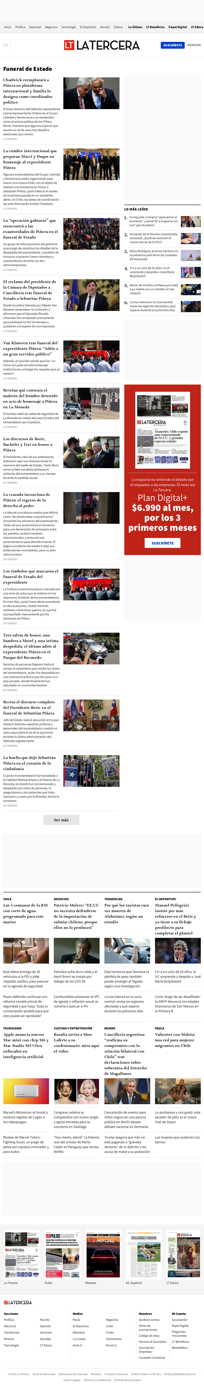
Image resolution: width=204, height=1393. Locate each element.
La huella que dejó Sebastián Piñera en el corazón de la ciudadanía (29, 763)
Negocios (51, 27)
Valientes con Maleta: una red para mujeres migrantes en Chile (175, 1040)
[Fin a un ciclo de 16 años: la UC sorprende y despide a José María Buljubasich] (191, 272)
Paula (159, 1028)
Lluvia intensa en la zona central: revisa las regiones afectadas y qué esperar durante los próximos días (153, 306)
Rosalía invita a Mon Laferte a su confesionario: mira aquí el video (76, 1043)
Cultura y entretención (73, 1028)
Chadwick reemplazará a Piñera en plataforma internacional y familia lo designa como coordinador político (28, 91)
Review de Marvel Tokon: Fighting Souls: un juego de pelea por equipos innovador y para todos (26, 1144)
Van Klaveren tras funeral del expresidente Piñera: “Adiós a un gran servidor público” (30, 348)
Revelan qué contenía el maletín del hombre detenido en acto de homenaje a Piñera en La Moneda (30, 399)
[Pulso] (62, 1279)
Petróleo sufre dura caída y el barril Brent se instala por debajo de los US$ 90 (75, 976)
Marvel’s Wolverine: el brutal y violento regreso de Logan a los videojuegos (25, 1117)
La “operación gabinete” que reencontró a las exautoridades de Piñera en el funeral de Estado (30, 229)
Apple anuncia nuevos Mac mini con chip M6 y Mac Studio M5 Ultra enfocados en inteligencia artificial (26, 1046)
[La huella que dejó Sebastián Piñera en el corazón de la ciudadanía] (91, 771)
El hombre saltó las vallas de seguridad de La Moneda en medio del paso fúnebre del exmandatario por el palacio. (31, 418)
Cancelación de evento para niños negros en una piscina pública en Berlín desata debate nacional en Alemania (126, 1119)
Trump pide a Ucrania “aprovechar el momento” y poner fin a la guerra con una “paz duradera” (153, 221)
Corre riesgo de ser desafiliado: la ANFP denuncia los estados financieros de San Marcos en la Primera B (178, 1003)
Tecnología (68, 27)
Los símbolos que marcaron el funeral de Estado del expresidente (30, 577)
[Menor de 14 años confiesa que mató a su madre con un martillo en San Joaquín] (191, 289)
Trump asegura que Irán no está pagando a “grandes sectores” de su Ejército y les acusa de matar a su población (127, 1144)
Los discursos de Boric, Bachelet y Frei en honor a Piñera (27, 444)
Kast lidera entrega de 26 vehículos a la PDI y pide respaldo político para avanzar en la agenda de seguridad (26, 978)
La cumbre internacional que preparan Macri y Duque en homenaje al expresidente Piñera (30, 159)
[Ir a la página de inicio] (102, 45)
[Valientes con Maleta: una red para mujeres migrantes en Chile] (178, 1091)
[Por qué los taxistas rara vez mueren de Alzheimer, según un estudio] (127, 951)
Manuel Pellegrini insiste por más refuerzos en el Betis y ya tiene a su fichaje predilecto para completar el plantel (175, 919)
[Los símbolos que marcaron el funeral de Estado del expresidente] (91, 584)
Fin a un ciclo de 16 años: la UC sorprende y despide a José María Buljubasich (152, 272)
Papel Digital (178, 27)
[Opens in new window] (103, 1279)
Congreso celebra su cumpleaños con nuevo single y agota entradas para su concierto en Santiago (76, 1119)
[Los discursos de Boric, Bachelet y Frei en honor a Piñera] (91, 452)
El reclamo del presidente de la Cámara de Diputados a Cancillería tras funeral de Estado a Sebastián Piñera (29, 290)
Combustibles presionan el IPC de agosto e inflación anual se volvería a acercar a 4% (76, 1001)
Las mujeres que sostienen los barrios (177, 1139)
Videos (118, 27)
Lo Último (135, 27)
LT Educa (197, 27)
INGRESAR (194, 45)
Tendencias (113, 899)
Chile (7, 899)
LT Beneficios (155, 27)
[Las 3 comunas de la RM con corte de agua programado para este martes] (26, 951)
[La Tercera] (22, 1279)
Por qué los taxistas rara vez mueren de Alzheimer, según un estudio (126, 914)
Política (20, 27)
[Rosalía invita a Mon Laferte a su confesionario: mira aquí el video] (77, 1091)
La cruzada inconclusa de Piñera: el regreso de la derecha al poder (26, 500)
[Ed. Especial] (144, 1279)
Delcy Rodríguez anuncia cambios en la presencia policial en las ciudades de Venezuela (154, 255)
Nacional (35, 27)
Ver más (61, 820)
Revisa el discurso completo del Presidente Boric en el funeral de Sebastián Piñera (29, 707)
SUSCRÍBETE (163, 543)
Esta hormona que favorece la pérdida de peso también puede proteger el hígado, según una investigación (126, 978)
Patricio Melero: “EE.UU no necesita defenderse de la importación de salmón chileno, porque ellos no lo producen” (76, 917)
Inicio (7, 27)
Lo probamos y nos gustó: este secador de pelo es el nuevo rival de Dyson (177, 1117)
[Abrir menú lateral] (7, 45)
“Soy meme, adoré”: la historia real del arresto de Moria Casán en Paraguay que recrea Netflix (76, 1144)
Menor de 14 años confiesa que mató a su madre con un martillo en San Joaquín (154, 289)
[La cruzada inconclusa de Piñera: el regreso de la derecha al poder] (91, 508)
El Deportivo (88, 27)
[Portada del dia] (162, 467)
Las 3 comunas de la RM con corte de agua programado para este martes (25, 914)
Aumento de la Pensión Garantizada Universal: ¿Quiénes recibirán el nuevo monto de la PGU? (153, 238)
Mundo (105, 27)
